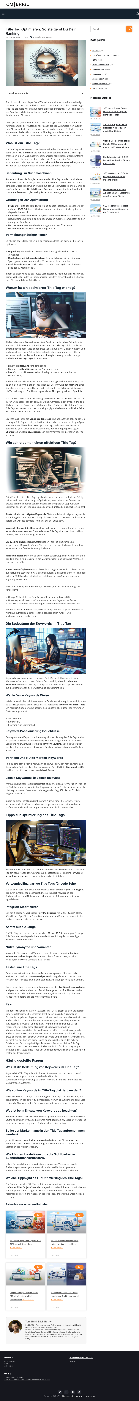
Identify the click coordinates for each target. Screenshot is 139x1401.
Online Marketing (100, 65)
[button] (3, 14)
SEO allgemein (99, 69)
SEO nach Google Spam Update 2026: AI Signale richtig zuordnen (115, 111)
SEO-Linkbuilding (100, 83)
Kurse (7, 1373)
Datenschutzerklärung (72, 1396)
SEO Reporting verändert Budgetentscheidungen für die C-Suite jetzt (116, 209)
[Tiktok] (79, 1392)
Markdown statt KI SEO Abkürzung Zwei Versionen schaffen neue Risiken (116, 192)
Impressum (90, 1396)
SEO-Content (98, 74)
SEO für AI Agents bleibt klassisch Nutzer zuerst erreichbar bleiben (115, 127)
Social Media (98, 88)
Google (38, 37)
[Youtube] (72, 1392)
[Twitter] (60, 1392)
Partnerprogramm (81, 1357)
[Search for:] (111, 28)
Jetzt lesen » (16, 1248)
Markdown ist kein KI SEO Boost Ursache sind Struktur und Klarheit (117, 160)
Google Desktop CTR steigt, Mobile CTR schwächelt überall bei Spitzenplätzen (24, 1296)
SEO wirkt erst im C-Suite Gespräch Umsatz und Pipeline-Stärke (115, 176)
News (94, 60)
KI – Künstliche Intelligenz (105, 55)
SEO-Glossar (47, 37)
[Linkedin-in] (66, 1392)
